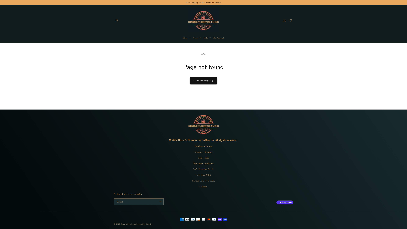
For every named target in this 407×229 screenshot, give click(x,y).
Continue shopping (203, 80)
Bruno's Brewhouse (128, 224)
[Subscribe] (160, 201)
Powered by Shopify (144, 224)
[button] (117, 20)
